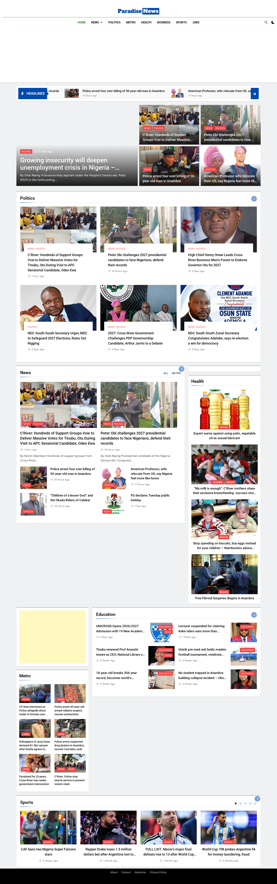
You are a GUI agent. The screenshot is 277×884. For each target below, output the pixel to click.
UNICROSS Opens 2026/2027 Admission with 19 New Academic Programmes (120, 631)
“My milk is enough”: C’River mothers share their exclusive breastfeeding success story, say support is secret (224, 493)
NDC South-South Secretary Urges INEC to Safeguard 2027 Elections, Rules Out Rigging (57, 338)
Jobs (195, 22)
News (95, 22)
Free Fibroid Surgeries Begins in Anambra (224, 598)
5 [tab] (255, 803)
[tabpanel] (48, 837)
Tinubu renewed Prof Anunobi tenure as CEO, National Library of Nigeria (120, 654)
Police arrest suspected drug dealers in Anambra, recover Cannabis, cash (69, 745)
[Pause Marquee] (255, 93)
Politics (114, 22)
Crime (147, 169)
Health (146, 22)
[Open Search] (266, 22)
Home (82, 22)
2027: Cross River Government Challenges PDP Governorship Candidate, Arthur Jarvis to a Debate (135, 338)
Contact (126, 872)
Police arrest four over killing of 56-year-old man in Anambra (67, 91)
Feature (217, 482)
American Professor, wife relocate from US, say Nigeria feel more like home (183, 91)
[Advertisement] (138, 55)
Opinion (28, 511)
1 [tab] (236, 803)
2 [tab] (241, 803)
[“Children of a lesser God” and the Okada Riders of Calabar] (247, 93)
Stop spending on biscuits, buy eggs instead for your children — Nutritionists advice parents (224, 548)
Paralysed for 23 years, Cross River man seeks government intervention (34, 780)
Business (163, 22)
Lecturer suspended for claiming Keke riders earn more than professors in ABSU (201, 631)
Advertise (140, 872)
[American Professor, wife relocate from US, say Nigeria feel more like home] (121, 93)
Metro (130, 22)
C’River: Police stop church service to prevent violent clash (69, 780)
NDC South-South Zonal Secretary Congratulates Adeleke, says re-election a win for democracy (218, 338)
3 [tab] (245, 803)
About (114, 872)
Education (165, 626)
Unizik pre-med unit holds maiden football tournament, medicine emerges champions (202, 654)
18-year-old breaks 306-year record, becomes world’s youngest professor (116, 678)
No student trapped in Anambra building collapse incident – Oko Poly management (201, 678)
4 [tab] (250, 803)
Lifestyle (210, 169)
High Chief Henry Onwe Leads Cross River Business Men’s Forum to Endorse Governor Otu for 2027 (217, 260)
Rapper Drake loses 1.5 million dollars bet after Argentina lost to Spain (108, 854)
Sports (181, 22)
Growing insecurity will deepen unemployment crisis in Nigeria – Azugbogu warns (67, 168)
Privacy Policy (158, 872)
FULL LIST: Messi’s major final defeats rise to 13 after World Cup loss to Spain (168, 854)
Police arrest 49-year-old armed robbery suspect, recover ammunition (69, 710)
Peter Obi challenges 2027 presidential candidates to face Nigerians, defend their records (227, 140)
